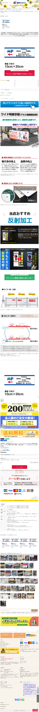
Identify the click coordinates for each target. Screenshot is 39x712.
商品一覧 (1, 10)
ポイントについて (3, 646)
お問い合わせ (2, 708)
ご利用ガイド (37, 1)
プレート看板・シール (6, 10)
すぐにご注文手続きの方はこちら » (20, 72)
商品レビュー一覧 (23, 662)
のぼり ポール (27, 612)
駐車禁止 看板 (8, 612)
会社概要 (21, 667)
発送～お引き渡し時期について (5, 644)
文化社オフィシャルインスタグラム (6, 685)
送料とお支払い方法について (27, 651)
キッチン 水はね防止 (33, 612)
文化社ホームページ (3, 683)
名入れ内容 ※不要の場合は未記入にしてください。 (8, 454)
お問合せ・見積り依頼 (35, 2)
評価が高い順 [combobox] (3, 92)
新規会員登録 (22, 658)
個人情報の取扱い (3, 706)
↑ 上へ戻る (35, 710)
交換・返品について (3, 645)
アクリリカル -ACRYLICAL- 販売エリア (6, 687)
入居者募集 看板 (14, 612)
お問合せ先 (2, 667)
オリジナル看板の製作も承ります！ (20, 276)
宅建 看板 (18, 612)
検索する (35, 610)
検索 (38, 9)
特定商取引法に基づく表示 (4, 704)
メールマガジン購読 (23, 661)
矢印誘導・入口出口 (18, 10)
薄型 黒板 (22, 612)
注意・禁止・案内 (12, 10)
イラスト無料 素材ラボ (4, 686)
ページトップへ (37, 631)
